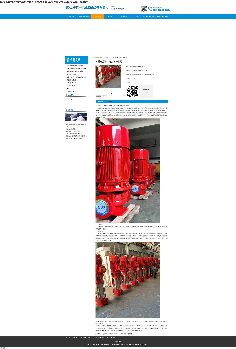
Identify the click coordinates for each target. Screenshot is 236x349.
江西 (110, 337)
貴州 (114, 337)
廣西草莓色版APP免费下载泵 (139, 328)
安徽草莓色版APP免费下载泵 (122, 328)
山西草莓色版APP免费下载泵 (143, 326)
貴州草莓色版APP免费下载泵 (136, 330)
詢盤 (110, 101)
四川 (107, 337)
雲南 (103, 337)
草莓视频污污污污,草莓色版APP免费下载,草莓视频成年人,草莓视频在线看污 (44, 1)
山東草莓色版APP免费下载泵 (126, 326)
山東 (81, 337)
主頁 (101, 57)
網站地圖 (118, 341)
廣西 (99, 337)
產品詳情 (100, 101)
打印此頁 (122, 334)
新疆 (92, 337)
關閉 (130, 334)
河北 (88, 337)
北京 (77, 337)
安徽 (95, 337)
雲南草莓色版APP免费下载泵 (156, 328)
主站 (73, 337)
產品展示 (107, 57)
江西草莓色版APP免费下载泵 (119, 330)
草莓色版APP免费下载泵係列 (119, 57)
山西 (84, 337)
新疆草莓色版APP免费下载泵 (106, 328)
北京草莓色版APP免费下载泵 (110, 326)
